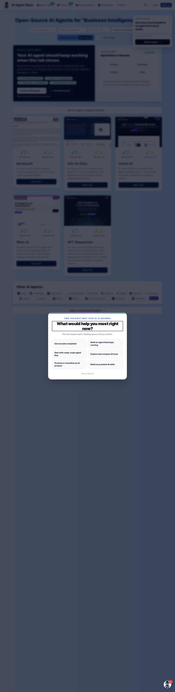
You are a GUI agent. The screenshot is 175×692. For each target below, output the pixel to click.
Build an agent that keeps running (102, 343)
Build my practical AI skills (103, 364)
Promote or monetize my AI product (67, 364)
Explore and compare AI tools (104, 354)
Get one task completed (65, 343)
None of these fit (87, 373)
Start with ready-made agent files (67, 354)
